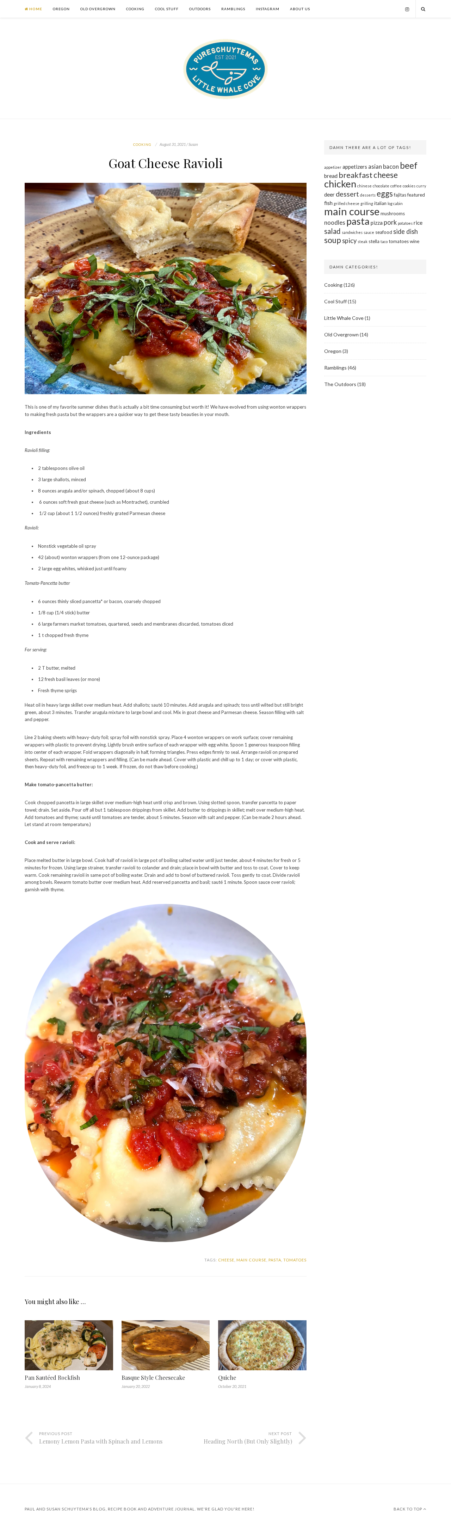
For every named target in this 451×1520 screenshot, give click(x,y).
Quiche (227, 1377)
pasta (274, 1260)
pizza (377, 222)
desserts (368, 195)
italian (380, 203)
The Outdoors (340, 384)
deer (329, 194)
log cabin (395, 203)
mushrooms (393, 213)
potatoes (405, 223)
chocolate (381, 186)
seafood (383, 232)
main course (251, 1260)
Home (35, 9)
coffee (396, 186)
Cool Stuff (167, 9)
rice (418, 222)
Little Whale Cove (344, 318)
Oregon (61, 9)
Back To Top (408, 1509)
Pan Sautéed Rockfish (52, 1377)
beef (409, 165)
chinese (364, 186)
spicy (349, 240)
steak (362, 241)
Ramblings (233, 9)
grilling (366, 203)
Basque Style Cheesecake (153, 1377)
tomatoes (295, 1260)
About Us (300, 9)
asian (375, 166)
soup (332, 240)
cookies (409, 186)
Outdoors (200, 9)
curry (421, 186)
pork (390, 222)
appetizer (332, 167)
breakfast (355, 175)
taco (384, 241)
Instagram (267, 9)
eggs (385, 193)
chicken (340, 184)
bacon (391, 166)
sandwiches (352, 232)
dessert (347, 194)
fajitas (400, 195)
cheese (226, 1260)
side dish (405, 231)
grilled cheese (346, 203)
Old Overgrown (98, 9)
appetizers (354, 166)
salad (332, 231)
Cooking (135, 9)
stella (374, 241)
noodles (334, 222)
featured (416, 195)
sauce (369, 232)
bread (331, 176)
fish (328, 203)
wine (414, 241)
